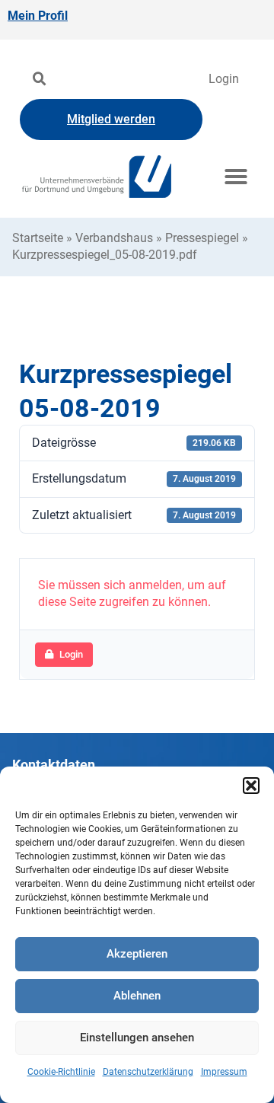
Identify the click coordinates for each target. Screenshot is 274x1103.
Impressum (224, 1071)
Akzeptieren (137, 954)
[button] (251, 785)
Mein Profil (38, 15)
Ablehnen (137, 996)
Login (224, 79)
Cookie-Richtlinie (61, 1071)
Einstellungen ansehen (137, 1037)
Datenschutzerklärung (148, 1071)
